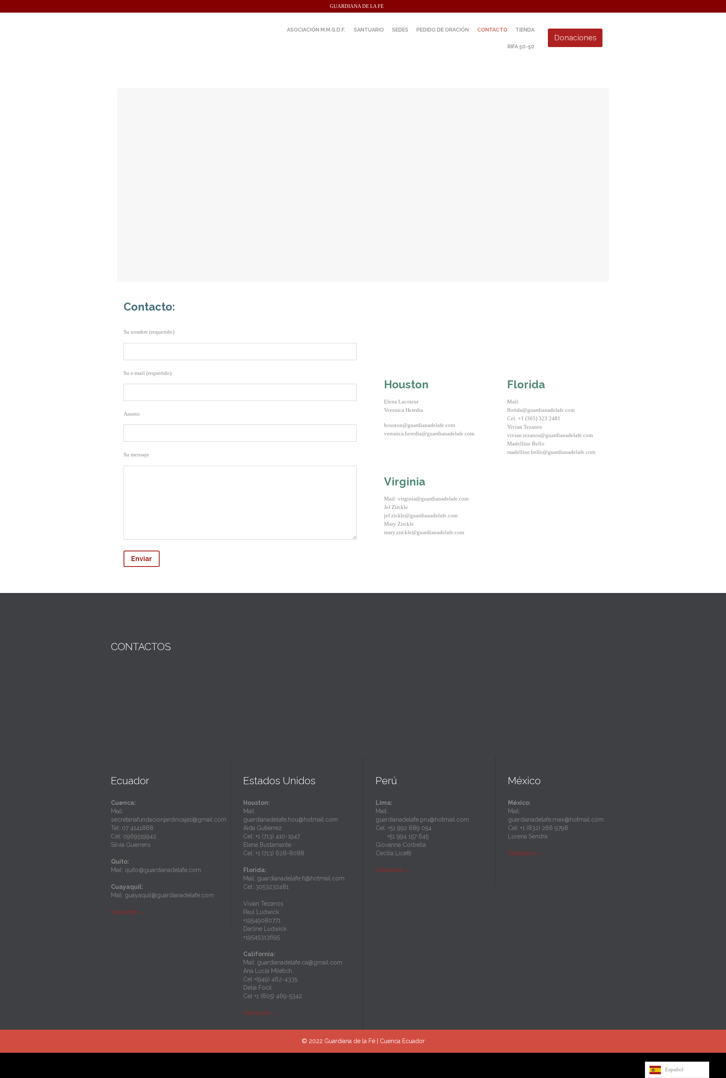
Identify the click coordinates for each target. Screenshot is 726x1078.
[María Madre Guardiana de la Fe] (187, 38)
